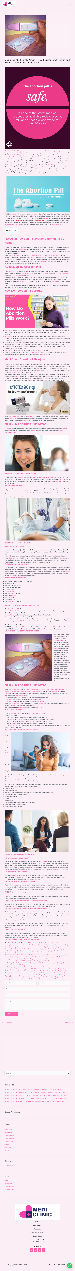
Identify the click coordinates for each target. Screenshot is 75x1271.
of (67, 943)
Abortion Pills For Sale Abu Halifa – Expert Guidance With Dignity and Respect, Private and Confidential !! (35, 1098)
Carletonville (21, 959)
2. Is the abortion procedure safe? (16, 872)
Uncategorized (8, 1165)
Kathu (44, 975)
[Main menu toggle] (71, 4)
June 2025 (7, 1147)
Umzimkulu (13, 977)
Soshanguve (8, 959)
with (14, 969)
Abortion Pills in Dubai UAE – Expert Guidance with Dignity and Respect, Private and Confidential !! (33, 1089)
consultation (30, 971)
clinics (35, 967)
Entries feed (8, 1183)
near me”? (16, 971)
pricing (39, 969)
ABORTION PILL (10, 432)
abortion (22, 163)
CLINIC (22, 631)
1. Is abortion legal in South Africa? (17, 858)
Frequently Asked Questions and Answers (19, 854)
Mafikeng (62, 975)
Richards (47, 957)
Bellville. (63, 973)
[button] (69, 1265)
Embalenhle (62, 977)
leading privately (23, 157)
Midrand (40, 945)
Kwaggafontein (20, 973)
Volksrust (20, 979)
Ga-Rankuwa (47, 977)
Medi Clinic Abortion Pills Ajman (25, 359)
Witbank (46, 961)
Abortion (62, 153)
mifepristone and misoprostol (30, 912)
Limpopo (17, 957)
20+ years (19, 969)
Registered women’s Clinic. (37, 713)
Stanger (20, 977)
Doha (39, 951)
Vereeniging (60, 949)
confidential (47, 969)
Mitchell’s (38, 957)
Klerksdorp (37, 959)
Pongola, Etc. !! (59, 979)
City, (45, 947)
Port (30, 979)
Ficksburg (55, 977)
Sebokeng (13, 951)
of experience (26, 969)
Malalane (49, 975)
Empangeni (8, 979)
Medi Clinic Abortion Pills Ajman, (14, 151)
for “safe (63, 969)
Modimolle (37, 973)
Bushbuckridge (16, 975)
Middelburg (53, 961)
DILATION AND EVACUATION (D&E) (17, 543)
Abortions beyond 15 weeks (14, 546)
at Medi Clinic (42, 971)
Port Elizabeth (58, 957)
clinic (11, 971)
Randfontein (8, 955)
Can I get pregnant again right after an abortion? (21, 729)
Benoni (57, 945)
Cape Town (43, 955)
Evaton (35, 951)
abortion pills (23, 249)
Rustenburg (29, 959)
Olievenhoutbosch (10, 973)
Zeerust (7, 957)
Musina (31, 975)
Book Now (11, 1014)
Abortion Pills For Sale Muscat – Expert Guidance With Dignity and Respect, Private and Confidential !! (34, 1101)
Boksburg (56, 947)
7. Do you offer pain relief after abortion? (19, 920)
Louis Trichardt (50, 979)
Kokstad (7, 977)
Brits (21, 963)
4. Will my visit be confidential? (15, 893)
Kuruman (7, 961)
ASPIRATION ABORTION (13, 485)
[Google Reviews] (39, 1250)
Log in (6, 1180)
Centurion (25, 949)
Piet (24, 977)
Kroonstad (33, 977)
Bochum (49, 955)
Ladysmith (15, 967)
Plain (42, 957)
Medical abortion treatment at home (17, 564)
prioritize (40, 967)
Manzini (13, 961)
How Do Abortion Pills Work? (23, 290)
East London (8, 965)
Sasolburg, (57, 973)
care (52, 969)
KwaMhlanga (8, 963)
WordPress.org (9, 1189)
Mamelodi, (58, 971)
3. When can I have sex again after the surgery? (21, 881)
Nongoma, (42, 979)
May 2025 (7, 1150)
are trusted (58, 943)
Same (45, 967)
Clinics (47, 943)
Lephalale (40, 977)
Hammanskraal (27, 951)
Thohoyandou (32, 961)
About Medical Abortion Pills (23, 266)
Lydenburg (8, 975)
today (36, 971)
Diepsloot (35, 947)
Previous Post (7, 1022)
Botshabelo (64, 971)
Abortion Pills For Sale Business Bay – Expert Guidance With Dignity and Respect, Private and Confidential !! (36, 1092)
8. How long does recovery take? (16, 929)
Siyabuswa (8, 967)
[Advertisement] (37, 1050)
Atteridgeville (37, 949)
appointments (54, 967)
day (49, 967)
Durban (32, 957)
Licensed (61, 967)
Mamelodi (19, 951)
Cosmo (41, 947)
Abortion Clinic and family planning (42, 157)
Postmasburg (57, 955)
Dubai (25, 963)
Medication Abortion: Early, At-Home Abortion (20, 473)
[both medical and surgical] (13, 224)
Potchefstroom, (25, 957)
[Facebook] (31, 1250)
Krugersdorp (53, 951)
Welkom (24, 961)
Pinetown (56, 975)
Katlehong (13, 947)
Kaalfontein (31, 963)
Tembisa (46, 945)
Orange (19, 947)
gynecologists (9, 969)
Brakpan (34, 945)
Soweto (51, 945)
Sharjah (21, 967)
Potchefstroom (45, 959)
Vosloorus (63, 947)
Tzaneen (51, 973)
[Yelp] (43, 1250)
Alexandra (18, 949)
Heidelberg (45, 951)
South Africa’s (13, 157)
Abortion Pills (15, 155)
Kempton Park (27, 945)
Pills (39, 943)
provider (64, 943)
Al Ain (12, 949)
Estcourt (26, 979)
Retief (27, 977)
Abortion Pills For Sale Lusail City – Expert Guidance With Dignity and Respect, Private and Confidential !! (35, 1095)
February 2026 (8, 1132)
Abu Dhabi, (16, 963)
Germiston (29, 947)
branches (52, 943)
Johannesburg (64, 945)
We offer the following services (15, 577)
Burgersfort (40, 961)
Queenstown (16, 955)
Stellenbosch (29, 973)
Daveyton (49, 947)
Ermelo (14, 979)
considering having (52, 153)
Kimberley (61, 959)
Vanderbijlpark (52, 949)
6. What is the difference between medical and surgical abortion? (27, 908)
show (15, 230)
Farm (23, 947)
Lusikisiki (60, 961)
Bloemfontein (25, 955)
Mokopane (44, 973)
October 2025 (8, 1141)
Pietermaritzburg (10, 953)
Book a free (23, 971)
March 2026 (8, 1129)
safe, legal (8, 945)
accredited (30, 967)
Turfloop (12, 957)
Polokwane (60, 951)
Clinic (31, 943)
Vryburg (64, 955)
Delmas (30, 949)
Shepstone (35, 979)
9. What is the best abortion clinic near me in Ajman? (23, 939)
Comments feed (9, 1186)
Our (25, 967)
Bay (52, 957)
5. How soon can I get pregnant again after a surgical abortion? (26, 900)
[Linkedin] (35, 1250)
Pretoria (7, 947)
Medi (27, 943)
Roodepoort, (19, 953)
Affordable (34, 969)
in (22, 945)
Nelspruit (19, 961)
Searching (58, 969)
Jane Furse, (24, 975)
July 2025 (7, 1144)
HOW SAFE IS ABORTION (13, 709)
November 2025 (9, 1138)
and (43, 969)
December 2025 (9, 1135)
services (18, 945)
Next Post (69, 1022)
